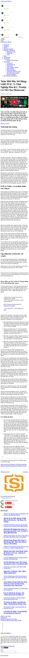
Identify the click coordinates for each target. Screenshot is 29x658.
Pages (5, 56)
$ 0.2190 (7, 28)
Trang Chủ (6, 44)
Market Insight (10, 68)
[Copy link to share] (1, 95)
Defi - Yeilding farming (12, 67)
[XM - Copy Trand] (6, 616)
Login (2, 40)
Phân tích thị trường (8, 49)
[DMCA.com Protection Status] (4, 648)
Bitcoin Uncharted (11, 70)
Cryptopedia (7, 61)
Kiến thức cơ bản (11, 51)
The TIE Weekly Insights (13, 73)
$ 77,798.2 (8, 6)
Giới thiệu (6, 46)
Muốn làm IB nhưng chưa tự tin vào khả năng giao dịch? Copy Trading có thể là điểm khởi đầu (16, 530)
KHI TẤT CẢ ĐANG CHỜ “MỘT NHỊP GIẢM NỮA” (15, 572)
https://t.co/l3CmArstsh (9, 305)
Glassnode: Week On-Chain (13, 71)
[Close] (2, 650)
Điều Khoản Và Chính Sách (7, 646)
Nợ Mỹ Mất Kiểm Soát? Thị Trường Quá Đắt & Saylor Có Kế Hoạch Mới (15, 563)
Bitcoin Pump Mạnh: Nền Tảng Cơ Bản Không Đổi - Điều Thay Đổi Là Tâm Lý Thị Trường (15, 541)
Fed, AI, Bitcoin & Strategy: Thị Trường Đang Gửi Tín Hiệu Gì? (14, 593)
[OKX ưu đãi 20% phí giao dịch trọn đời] (11, 620)
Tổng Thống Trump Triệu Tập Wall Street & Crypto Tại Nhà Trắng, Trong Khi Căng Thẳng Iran (15, 583)
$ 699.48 (7, 20)
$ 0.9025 (7, 35)
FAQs (8, 54)
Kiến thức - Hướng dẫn (9, 50)
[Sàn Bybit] (4, 617)
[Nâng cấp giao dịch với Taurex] (9, 619)
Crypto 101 (9, 63)
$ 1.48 (20, 35)
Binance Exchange (11, 74)
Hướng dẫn (9, 53)
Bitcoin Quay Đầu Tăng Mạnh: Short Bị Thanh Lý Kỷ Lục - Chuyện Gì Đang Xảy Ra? (16, 552)
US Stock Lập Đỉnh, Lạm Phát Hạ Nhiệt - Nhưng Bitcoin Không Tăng (15, 603)
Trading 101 (10, 66)
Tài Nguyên (7, 58)
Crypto (7, 123)
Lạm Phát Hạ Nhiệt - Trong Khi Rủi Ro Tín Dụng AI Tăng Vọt (15, 612)
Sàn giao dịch (7, 57)
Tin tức (5, 47)
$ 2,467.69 (8, 13)
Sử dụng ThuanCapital (12, 60)
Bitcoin (3, 123)
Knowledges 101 (11, 64)
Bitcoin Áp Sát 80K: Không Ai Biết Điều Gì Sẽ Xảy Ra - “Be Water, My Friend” (15, 519)
